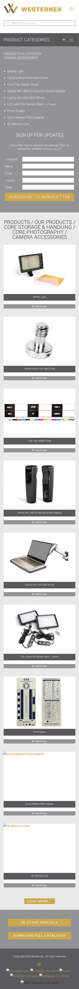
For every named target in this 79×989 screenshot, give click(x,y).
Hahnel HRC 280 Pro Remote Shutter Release (36, 91)
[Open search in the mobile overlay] (39, 23)
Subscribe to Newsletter (39, 197)
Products (17, 222)
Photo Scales (16, 111)
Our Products (53, 222)
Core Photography (38, 232)
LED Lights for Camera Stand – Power (31, 104)
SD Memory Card (18, 124)
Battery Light (15, 71)
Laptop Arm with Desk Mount (25, 97)
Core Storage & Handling (38, 227)
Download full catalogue (39, 935)
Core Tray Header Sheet (22, 84)
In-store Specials (39, 922)
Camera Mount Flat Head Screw (27, 78)
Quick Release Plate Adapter (25, 117)
